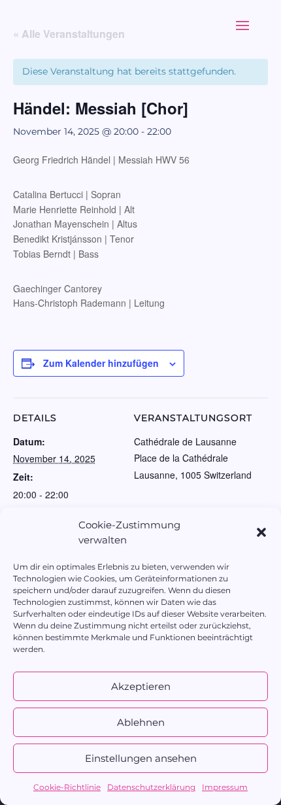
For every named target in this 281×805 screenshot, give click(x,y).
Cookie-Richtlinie (67, 787)
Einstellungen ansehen (141, 758)
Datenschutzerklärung (151, 787)
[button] (261, 532)
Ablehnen (141, 722)
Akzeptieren (141, 686)
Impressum (225, 787)
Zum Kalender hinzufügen (101, 362)
